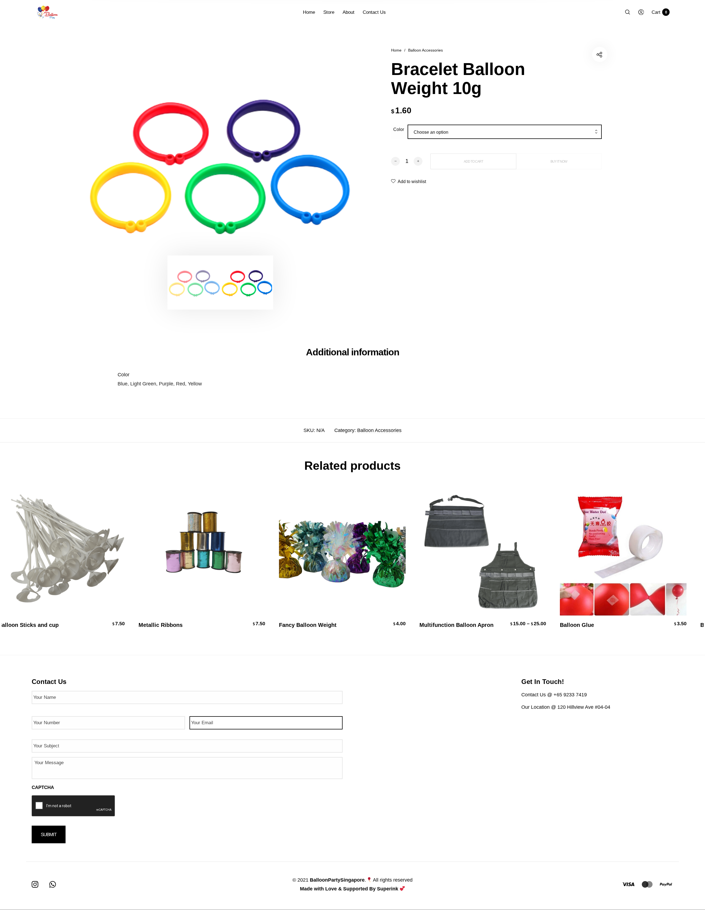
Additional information (352, 352)
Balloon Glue (574, 625)
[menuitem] (313, 12)
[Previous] (115, 163)
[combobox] (504, 132)
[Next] (325, 163)
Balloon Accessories (425, 50)
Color (398, 129)
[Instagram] (35, 884)
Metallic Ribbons (158, 625)
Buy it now (559, 161)
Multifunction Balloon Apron (454, 625)
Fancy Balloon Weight (305, 625)
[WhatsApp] (52, 884)
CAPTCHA (43, 787)
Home (396, 50)
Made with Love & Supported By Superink (349, 889)
